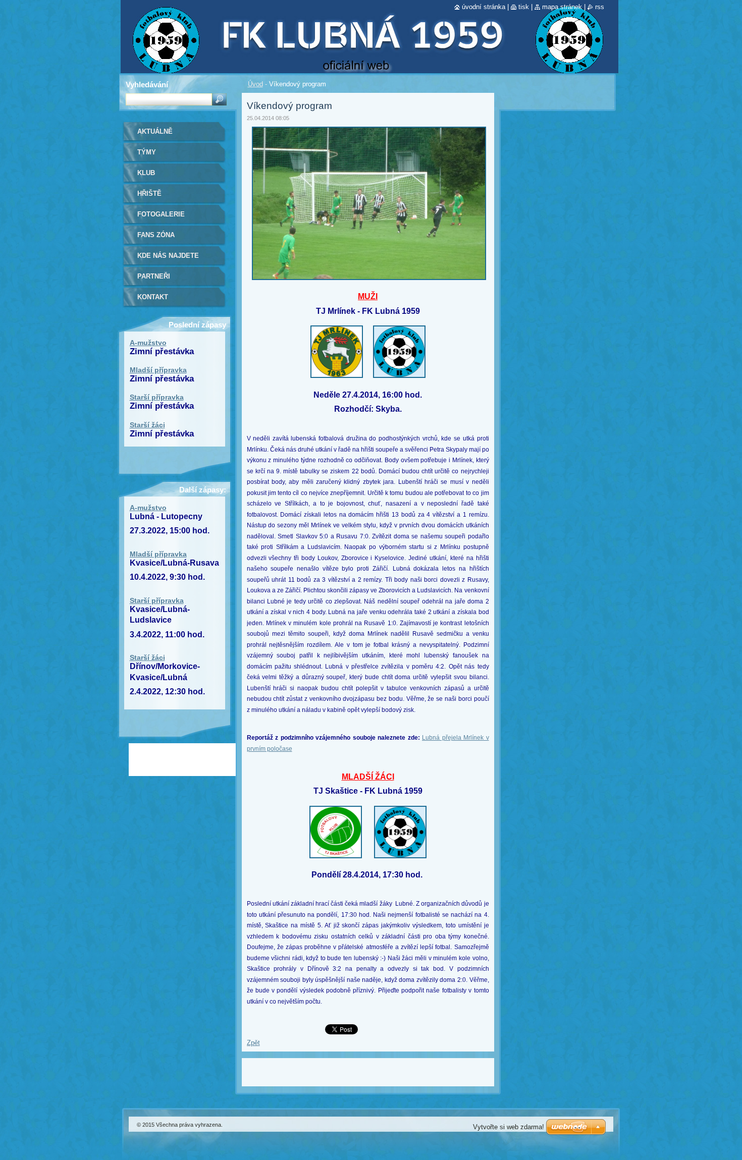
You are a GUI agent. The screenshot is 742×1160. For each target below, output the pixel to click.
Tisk (523, 7)
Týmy (146, 152)
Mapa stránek (562, 7)
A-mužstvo (148, 343)
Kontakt (152, 297)
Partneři (153, 276)
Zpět (253, 1042)
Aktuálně (155, 131)
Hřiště (149, 193)
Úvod (255, 84)
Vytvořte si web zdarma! (508, 1127)
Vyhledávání (147, 84)
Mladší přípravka (158, 370)
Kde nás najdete (168, 255)
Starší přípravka (157, 397)
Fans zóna (156, 235)
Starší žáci (147, 425)
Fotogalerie (161, 214)
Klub (146, 173)
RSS (599, 7)
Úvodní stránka (483, 7)
